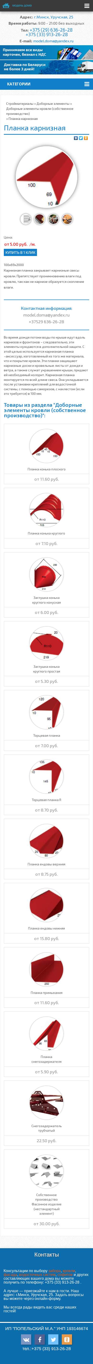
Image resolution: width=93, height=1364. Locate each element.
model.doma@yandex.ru (53, 41)
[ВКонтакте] (75, 138)
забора (54, 1271)
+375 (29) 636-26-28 (51, 30)
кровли (69, 1271)
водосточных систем (37, 1275)
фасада (10, 1275)
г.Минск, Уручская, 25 (53, 17)
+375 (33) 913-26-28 (47, 34)
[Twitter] (80, 138)
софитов (65, 1275)
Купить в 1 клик (20, 252)
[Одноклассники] (85, 138)
